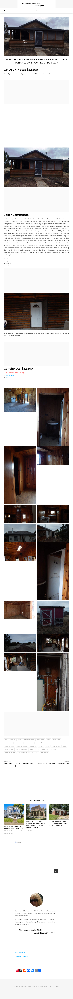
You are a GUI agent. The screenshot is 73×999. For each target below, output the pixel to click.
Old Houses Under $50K (36, 986)
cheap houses (29, 743)
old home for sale (43, 749)
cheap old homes (52, 743)
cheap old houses (22, 746)
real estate (35, 753)
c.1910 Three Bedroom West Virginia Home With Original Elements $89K (13, 829)
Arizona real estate (29, 739)
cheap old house (9, 746)
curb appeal (33, 746)
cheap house (18, 743)
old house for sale (10, 753)
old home (33, 749)
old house (53, 749)
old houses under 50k (23, 753)
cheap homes (8, 743)
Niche (7, 377)
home (47, 746)
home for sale (56, 746)
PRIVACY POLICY (20, 953)
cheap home (56, 739)
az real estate (40, 739)
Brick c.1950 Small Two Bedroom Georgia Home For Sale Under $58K (58, 823)
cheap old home (40, 743)
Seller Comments (16, 215)
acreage (12, 739)
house (64, 746)
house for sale (9, 749)
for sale (41, 746)
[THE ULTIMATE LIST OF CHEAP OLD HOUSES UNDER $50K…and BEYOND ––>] (36, 4)
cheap (48, 739)
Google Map (10, 375)
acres (19, 739)
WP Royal (56, 986)
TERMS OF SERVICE (21, 956)
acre (6, 739)
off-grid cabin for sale (21, 749)
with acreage (44, 753)
